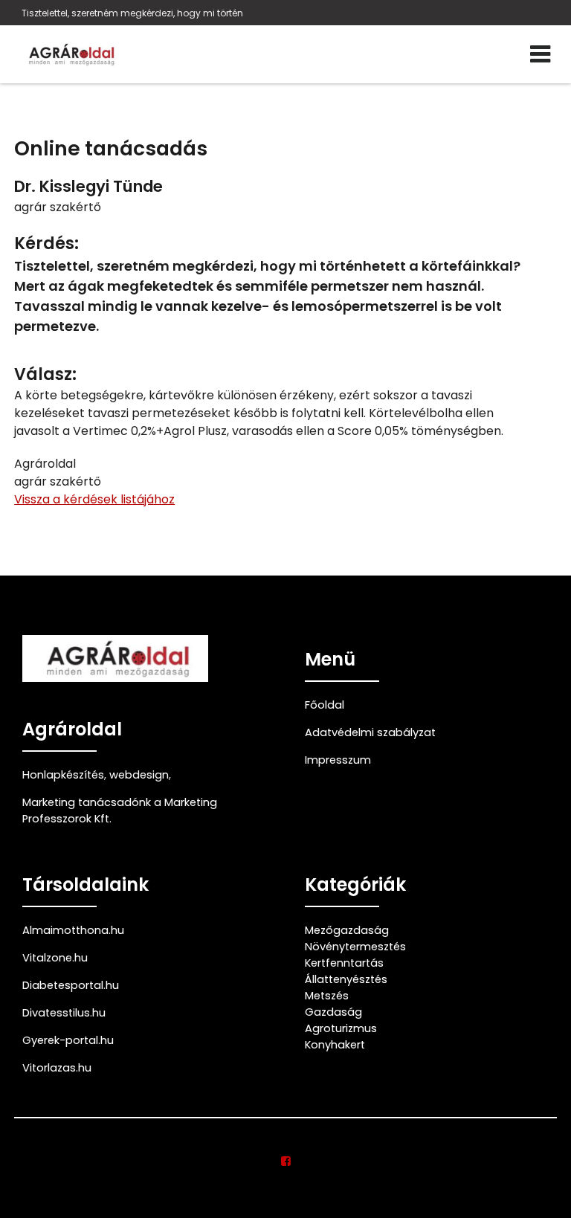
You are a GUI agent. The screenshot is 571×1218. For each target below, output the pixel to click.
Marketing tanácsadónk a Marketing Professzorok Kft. (119, 810)
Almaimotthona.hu (73, 930)
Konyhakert (335, 1044)
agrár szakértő (57, 207)
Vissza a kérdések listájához (94, 499)
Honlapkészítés (63, 774)
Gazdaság (333, 1012)
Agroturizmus (341, 1028)
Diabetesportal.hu (70, 985)
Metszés (327, 995)
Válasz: (45, 374)
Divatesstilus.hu (64, 1012)
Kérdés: (46, 243)
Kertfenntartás (344, 963)
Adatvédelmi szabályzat (370, 732)
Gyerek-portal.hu (68, 1040)
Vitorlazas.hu (56, 1067)
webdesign (139, 774)
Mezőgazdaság (347, 930)
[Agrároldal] (70, 54)
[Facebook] (286, 1161)
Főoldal (324, 704)
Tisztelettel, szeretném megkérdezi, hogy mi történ (132, 13)
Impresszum (338, 760)
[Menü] (540, 54)
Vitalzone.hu (55, 957)
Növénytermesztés (355, 946)
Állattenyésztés (346, 979)
